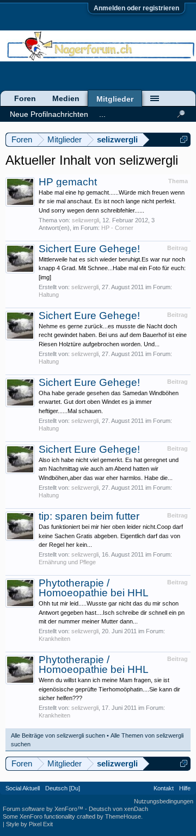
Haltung (49, 294)
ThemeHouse (123, 816)
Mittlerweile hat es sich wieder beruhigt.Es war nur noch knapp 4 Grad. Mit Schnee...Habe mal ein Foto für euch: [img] (112, 268)
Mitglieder (114, 99)
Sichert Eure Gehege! (89, 248)
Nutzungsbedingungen (163, 801)
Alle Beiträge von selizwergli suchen (58, 735)
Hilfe (185, 788)
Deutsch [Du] (62, 788)
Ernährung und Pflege (67, 562)
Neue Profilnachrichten (49, 114)
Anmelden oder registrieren (136, 8)
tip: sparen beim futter (89, 516)
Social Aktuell (22, 788)
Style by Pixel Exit (29, 824)
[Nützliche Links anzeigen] (183, 139)
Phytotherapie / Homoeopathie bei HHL (94, 587)
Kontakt (164, 788)
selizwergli (85, 220)
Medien (65, 98)
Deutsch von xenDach (118, 809)
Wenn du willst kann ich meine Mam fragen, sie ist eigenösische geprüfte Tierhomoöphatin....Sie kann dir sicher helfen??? (109, 689)
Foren (25, 98)
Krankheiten (54, 638)
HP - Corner (117, 227)
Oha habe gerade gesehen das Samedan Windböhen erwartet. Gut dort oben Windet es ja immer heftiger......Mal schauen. (109, 402)
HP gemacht (68, 182)
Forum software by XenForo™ (44, 809)
